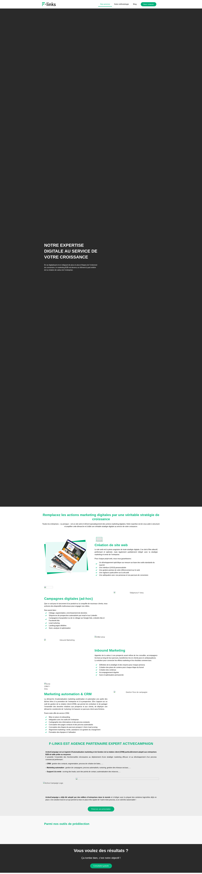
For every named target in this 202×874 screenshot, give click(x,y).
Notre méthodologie (121, 4)
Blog (135, 4)
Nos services (105, 4)
